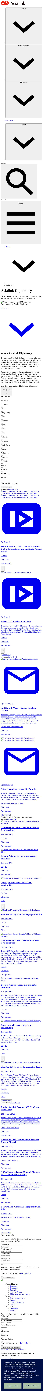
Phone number (6, 1253)
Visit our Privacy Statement (14, 1377)
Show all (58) (15, 1103)
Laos (2, 433)
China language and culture (20, 1294)
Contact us (14, 1308)
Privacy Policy (25, 1273)
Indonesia (4, 421)
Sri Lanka (4, 461)
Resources (23, 82)
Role (2, 1262)
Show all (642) (12, 819)
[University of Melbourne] (13, 1349)
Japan (3, 425)
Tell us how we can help (10, 1267)
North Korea (5, 445)
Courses (13, 1300)
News (12, 1304)
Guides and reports (17, 1302)
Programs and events (17, 1298)
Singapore (4, 457)
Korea (3, 429)
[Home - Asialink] (13, 5)
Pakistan (4, 449)
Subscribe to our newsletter (11, 1269)
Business (13, 1286)
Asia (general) (6, 396)
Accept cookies (12, 1386)
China (3, 409)
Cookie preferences (32, 1386)
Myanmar (4, 441)
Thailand (4, 469)
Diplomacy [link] (10, 285)
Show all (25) (13, 489)
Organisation (5, 1258)
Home (8, 247)
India (3, 417)
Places (24, 9)
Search (3, 163)
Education (13, 1290)
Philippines (5, 453)
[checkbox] (2, 411)
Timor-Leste (5, 473)
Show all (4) (12, 657)
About (24, 124)
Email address (6, 1249)
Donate (12, 1310)
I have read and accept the (10, 1273)
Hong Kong (5, 413)
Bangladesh (5, 400)
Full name (5, 1245)
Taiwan (3, 465)
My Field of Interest (8, 1325)
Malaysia (4, 437)
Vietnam (4, 477)
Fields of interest (23, 45)
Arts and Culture (16, 1292)
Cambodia (4, 404)
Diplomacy (14, 1288)
